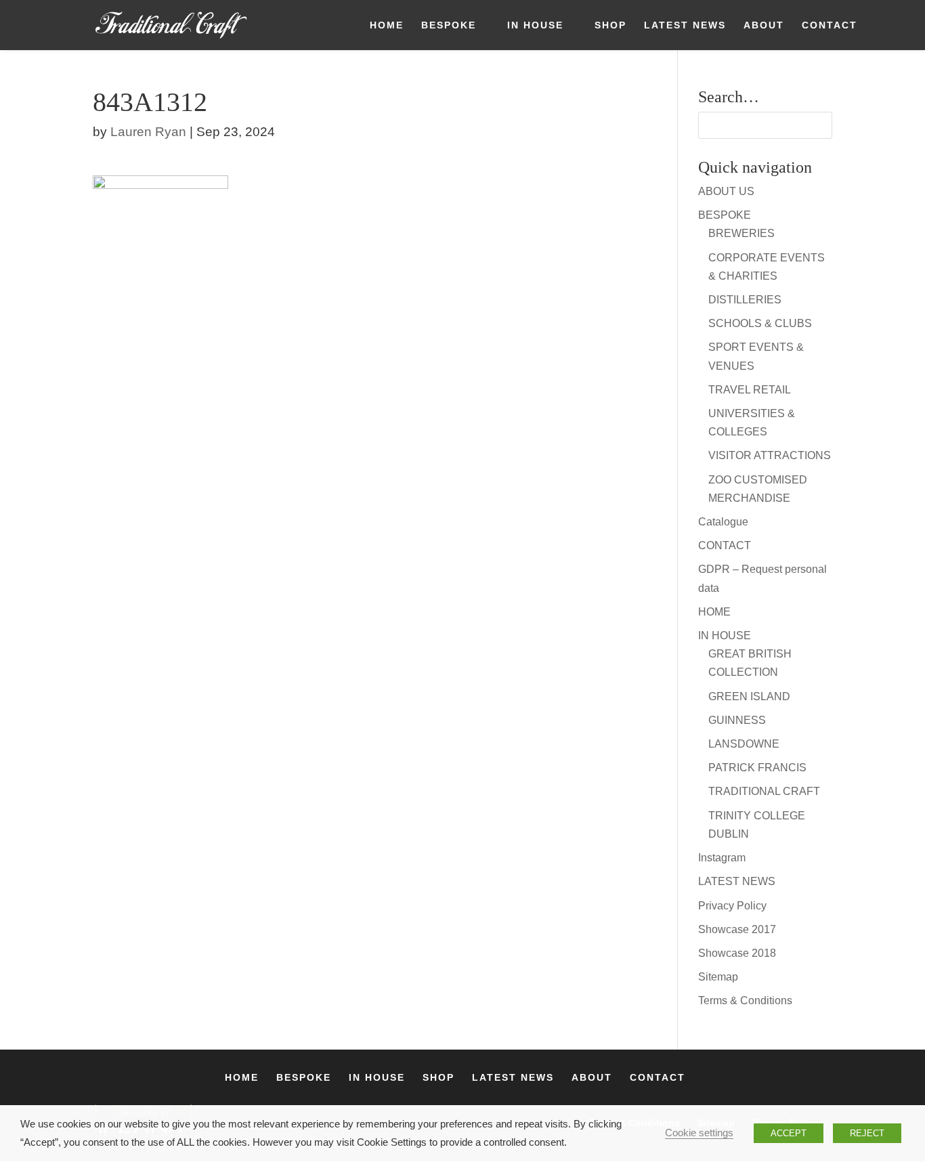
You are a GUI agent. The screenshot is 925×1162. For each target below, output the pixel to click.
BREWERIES (741, 233)
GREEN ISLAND (749, 696)
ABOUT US (726, 191)
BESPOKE (448, 25)
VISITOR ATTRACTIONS (769, 455)
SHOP (610, 25)
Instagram (722, 857)
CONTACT (829, 25)
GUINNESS (737, 720)
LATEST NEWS (685, 25)
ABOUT (764, 25)
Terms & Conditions (745, 1000)
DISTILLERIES (744, 299)
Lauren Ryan (148, 132)
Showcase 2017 (737, 929)
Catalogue (723, 522)
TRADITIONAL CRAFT (764, 791)
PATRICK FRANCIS (757, 767)
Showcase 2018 (737, 953)
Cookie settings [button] (699, 1132)
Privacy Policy (732, 905)
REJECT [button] (867, 1133)
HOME (387, 25)
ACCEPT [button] (788, 1133)
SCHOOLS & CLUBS (760, 323)
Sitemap (718, 977)
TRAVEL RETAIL (749, 389)
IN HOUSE (535, 25)
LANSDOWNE (743, 744)
